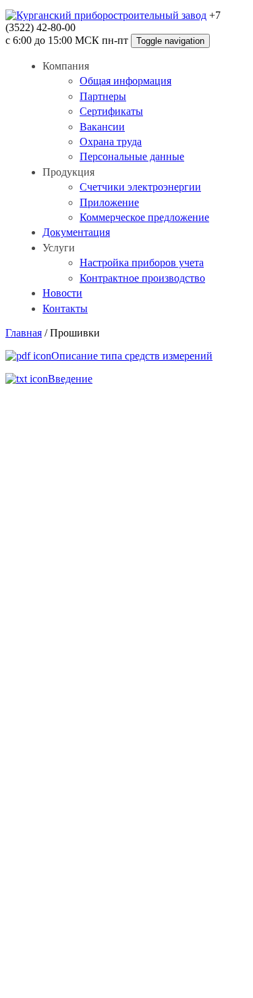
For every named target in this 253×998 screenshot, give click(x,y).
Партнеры (103, 96)
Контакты (65, 308)
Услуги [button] (59, 247)
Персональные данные (132, 156)
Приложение (109, 202)
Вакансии (102, 126)
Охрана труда (111, 141)
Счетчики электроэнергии (140, 187)
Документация (76, 232)
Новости (62, 293)
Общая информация (125, 80)
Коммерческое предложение (144, 217)
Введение (70, 378)
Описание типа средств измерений (132, 355)
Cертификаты (111, 111)
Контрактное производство (142, 278)
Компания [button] (66, 66)
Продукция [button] (68, 172)
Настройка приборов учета (142, 262)
